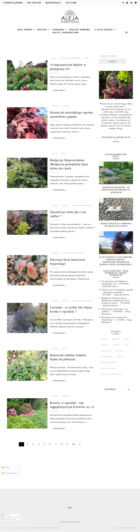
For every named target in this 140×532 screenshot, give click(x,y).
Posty (6, 467)
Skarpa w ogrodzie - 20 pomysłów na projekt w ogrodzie (116, 189)
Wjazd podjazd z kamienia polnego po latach (116, 224)
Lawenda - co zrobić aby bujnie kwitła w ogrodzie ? (71, 309)
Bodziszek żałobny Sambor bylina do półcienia (68, 357)
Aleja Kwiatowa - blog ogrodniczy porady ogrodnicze (37, 528)
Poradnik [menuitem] (58, 30)
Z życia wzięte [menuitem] (104, 30)
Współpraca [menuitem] (53, 3)
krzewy (66, 396)
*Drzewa (55, 106)
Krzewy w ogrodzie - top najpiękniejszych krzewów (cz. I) (72, 405)
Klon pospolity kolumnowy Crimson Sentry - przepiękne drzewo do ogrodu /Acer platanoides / (115, 261)
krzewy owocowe (109, 362)
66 (74, 444)
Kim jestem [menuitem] (34, 3)
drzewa (66, 106)
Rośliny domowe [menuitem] (79, 30)
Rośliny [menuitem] (42, 30)
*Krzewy (55, 396)
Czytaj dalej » (59, 90)
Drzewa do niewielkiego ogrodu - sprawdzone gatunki (72, 114)
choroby (55, 253)
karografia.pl (131, 528)
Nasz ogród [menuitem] (25, 30)
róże (87, 58)
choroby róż (107, 356)
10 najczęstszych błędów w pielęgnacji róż (68, 67)
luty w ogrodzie (108, 368)
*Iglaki (126, 339)
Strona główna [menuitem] (13, 3)
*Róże (54, 58)
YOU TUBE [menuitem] (71, 3)
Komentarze (10, 473)
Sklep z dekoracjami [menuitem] (65, 33)
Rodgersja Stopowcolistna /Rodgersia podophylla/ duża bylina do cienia (69, 164)
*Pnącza (116, 345)
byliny (65, 153)
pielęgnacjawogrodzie (70, 58)
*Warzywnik (106, 351)
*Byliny (55, 153)
